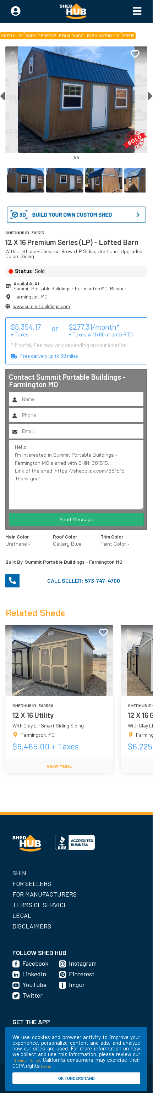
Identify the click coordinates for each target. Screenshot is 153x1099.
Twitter (32, 995)
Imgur (77, 984)
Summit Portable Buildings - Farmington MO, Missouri (70, 288)
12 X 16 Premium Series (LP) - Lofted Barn (71, 242)
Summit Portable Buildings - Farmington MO (71, 35)
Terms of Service (39, 905)
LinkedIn (34, 974)
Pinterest (81, 974)
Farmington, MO (30, 297)
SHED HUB (11, 35)
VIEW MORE (59, 766)
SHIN (19, 873)
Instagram (83, 963)
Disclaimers (31, 926)
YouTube (34, 984)
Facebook (35, 963)
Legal (21, 915)
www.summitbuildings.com (41, 306)
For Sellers (31, 883)
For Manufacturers (44, 894)
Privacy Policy (26, 1060)
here (45, 1066)
